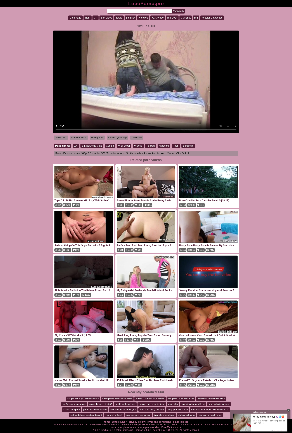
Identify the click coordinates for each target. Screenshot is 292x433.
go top (185, 422)
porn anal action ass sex (95, 409)
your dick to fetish (113, 415)
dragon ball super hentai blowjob (83, 398)
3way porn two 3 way (177, 409)
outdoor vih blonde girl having (150, 398)
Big (196, 17)
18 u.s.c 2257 (119, 422)
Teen (176, 145)
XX (76, 145)
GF (95, 17)
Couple (110, 145)
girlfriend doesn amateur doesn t (86, 415)
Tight (87, 17)
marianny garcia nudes (146, 427)
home (107, 422)
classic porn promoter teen (152, 404)
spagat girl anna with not (193, 404)
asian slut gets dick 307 (100, 404)
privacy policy (137, 422)
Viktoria (138, 145)
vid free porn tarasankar (74, 404)
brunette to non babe (164, 415)
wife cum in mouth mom (210, 415)
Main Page (75, 17)
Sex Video (106, 17)
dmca (176, 422)
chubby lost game (186, 415)
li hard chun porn (71, 409)
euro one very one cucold (138, 415)
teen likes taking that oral (152, 409)
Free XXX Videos (171, 427)
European (188, 145)
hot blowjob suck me (125, 404)
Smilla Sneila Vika (92, 145)
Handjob (143, 17)
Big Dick (130, 17)
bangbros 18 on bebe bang (181, 398)
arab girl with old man (219, 404)
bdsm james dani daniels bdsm (117, 398)
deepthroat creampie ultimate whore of (210, 409)
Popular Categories (212, 17)
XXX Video (158, 17)
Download (137, 137)
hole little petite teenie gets (123, 409)
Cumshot (186, 17)
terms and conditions (159, 422)
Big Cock (172, 17)
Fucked (151, 145)
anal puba (173, 404)
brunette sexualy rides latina (211, 398)
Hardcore (164, 145)
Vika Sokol (124, 145)
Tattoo (119, 17)
